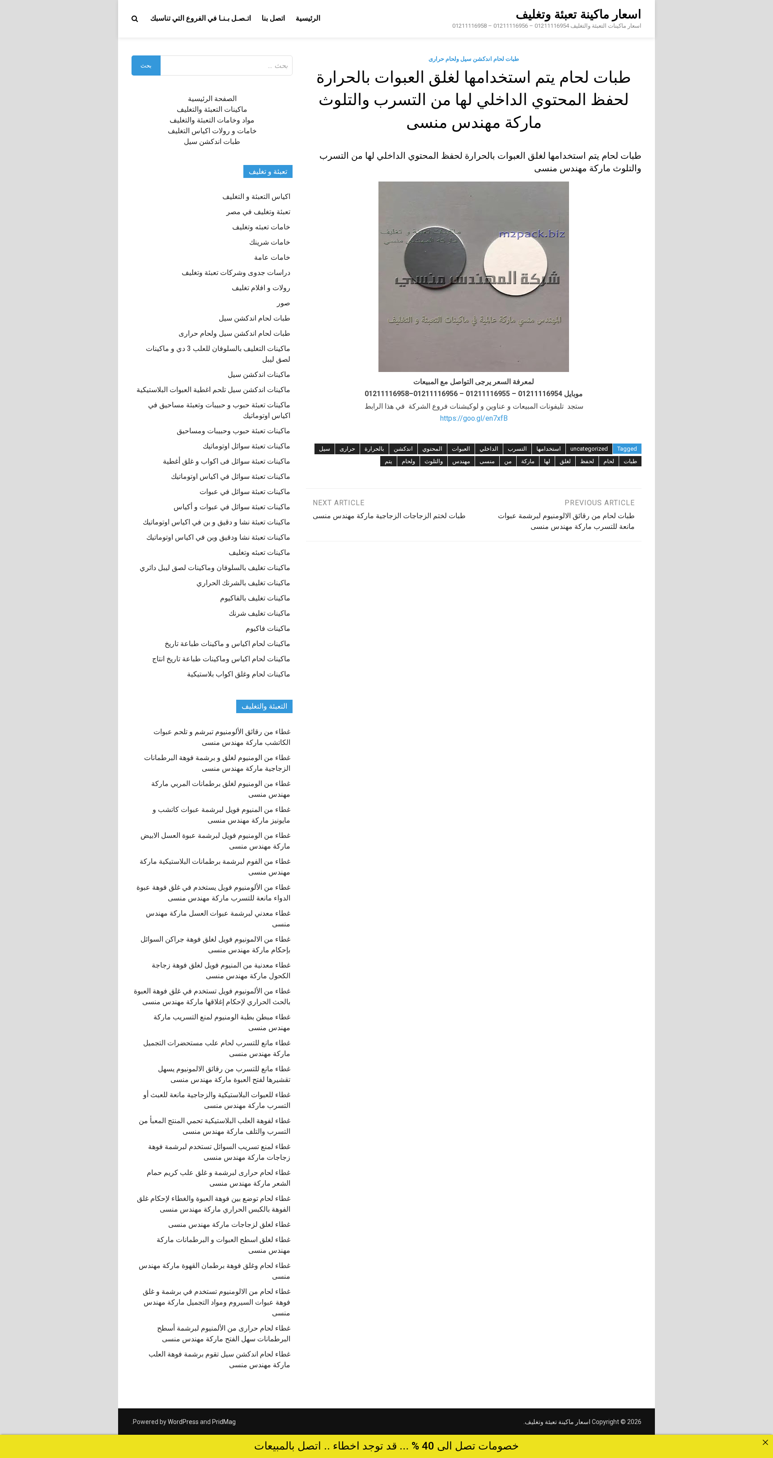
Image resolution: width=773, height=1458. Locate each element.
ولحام (408, 461)
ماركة (528, 461)
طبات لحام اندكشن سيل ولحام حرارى (474, 58)
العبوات (461, 448)
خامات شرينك (269, 242)
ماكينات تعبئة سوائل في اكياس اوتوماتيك (230, 476)
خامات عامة (272, 257)
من (508, 461)
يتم (388, 461)
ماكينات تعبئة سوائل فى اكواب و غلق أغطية (226, 461)
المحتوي (432, 448)
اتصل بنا (273, 18)
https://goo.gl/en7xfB (474, 418)
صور (283, 303)
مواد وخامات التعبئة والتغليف (212, 120)
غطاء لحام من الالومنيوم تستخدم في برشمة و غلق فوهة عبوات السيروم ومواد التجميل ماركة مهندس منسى (216, 1302)
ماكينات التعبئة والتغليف (212, 109)
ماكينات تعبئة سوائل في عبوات (245, 491)
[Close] (765, 1442)
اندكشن (403, 448)
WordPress (183, 1421)
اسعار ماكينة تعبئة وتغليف (578, 14)
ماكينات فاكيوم (268, 628)
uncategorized (589, 448)
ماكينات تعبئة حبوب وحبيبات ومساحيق (233, 431)
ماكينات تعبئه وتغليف (259, 552)
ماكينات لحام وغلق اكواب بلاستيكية (238, 674)
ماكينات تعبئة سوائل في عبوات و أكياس (232, 507)
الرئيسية (308, 18)
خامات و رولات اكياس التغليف (212, 131)
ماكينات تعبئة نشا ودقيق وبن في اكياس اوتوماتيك (218, 537)
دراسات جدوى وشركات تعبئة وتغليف (236, 272)
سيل (324, 448)
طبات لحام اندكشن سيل (254, 318)
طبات (630, 461)
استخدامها (548, 448)
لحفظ (587, 461)
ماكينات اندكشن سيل (259, 374)
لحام (608, 461)
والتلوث (434, 461)
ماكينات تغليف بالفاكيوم (255, 598)
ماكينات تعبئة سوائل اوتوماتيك (246, 446)
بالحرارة (374, 448)
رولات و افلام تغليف (261, 287)
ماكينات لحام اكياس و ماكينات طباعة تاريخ (227, 643)
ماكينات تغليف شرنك (259, 613)
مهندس (461, 461)
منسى (487, 461)
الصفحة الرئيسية (212, 98)
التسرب (517, 448)
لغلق (565, 461)
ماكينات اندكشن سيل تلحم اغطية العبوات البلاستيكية (213, 389)
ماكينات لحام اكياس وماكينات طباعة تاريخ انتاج (221, 659)
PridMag (224, 1421)
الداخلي (489, 448)
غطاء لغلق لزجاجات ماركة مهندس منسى (229, 1224)
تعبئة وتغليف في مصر (258, 211)
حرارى (347, 448)
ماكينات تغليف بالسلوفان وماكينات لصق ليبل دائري (215, 567)
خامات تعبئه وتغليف (261, 227)
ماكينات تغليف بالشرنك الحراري (243, 583)
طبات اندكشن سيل (212, 141)
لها (547, 461)
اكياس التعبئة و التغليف (256, 196)
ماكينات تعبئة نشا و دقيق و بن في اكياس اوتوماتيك (216, 522)
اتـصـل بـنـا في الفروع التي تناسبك (200, 18)
